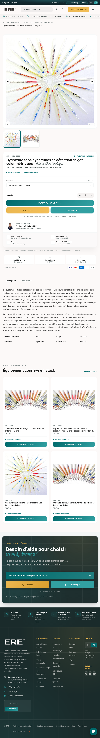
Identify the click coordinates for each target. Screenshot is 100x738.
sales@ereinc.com (15, 696)
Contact (72, 665)
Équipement (16, 22)
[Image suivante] (92, 81)
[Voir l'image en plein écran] (8, 123)
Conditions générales (45, 726)
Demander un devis (48, 203)
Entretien (40, 687)
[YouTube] (94, 673)
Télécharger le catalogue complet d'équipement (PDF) (31, 596)
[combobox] (38, 9)
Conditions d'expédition (65, 726)
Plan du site (82, 726)
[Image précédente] (8, 81)
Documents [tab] (26, 281)
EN (91, 3)
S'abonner (11, 709)
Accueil (6, 22)
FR (96, 3)
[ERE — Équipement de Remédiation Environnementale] (10, 9)
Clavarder (73, 210)
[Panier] (63, 9)
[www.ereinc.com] (17, 642)
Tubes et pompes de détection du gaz (38, 22)
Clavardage (12, 691)
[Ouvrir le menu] (93, 9)
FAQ (70, 660)
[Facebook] (86, 673)
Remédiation (58, 687)
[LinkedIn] (90, 673)
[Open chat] (93, 731)
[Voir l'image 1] (12, 139)
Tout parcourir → (90, 371)
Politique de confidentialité (23, 726)
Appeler (29, 210)
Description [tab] (11, 281)
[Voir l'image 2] (31, 139)
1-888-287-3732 (14, 687)
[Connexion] (56, 9)
